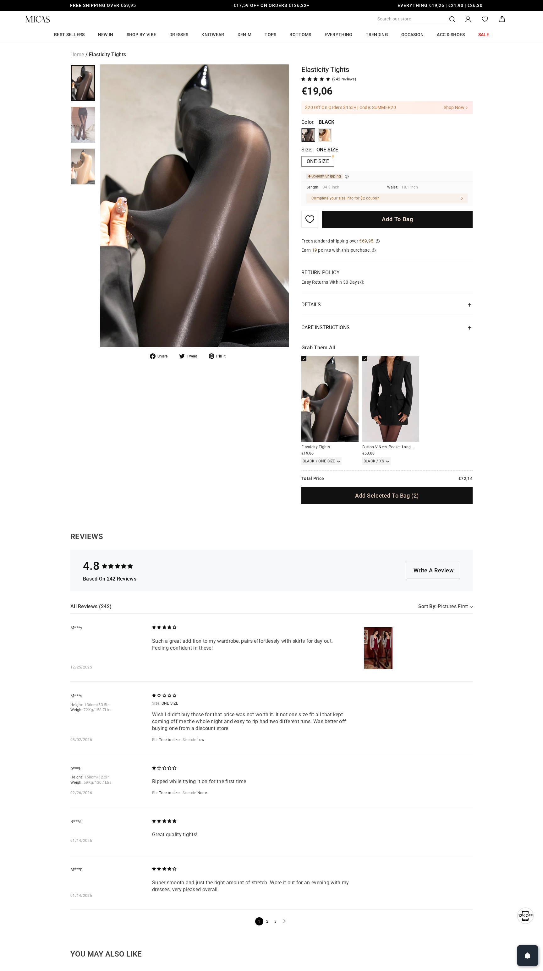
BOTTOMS (300, 34)
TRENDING (377, 34)
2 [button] (267, 921)
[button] (284, 921)
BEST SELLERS (69, 34)
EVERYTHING (339, 34)
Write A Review (433, 570)
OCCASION (412, 34)
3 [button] (275, 921)
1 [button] (259, 921)
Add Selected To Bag (387, 495)
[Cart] (502, 19)
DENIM (245, 34)
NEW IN (105, 34)
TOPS (270, 34)
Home (77, 54)
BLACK (308, 135)
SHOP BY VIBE (141, 34)
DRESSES (178, 34)
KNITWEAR (212, 34)
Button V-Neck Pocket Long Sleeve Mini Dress (402, 447)
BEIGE (325, 135)
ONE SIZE (318, 161)
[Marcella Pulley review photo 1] (378, 648)
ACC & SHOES (451, 34)
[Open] (527, 955)
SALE (483, 34)
